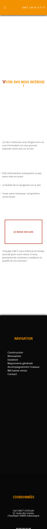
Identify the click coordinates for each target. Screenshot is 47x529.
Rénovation (14, 356)
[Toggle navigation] (5, 7)
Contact (12, 374)
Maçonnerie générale (20, 363)
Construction (15, 352)
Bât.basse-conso (17, 370)
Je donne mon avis (23, 231)
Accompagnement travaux (23, 367)
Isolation (13, 359)
